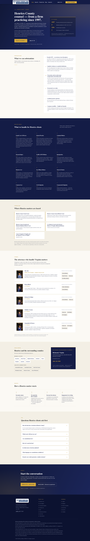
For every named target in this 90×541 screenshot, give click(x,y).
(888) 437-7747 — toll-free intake (28, 484)
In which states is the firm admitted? (45, 448)
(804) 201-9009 (57, 361)
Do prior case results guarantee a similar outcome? (45, 457)
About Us (36, 2)
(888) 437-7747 (32, 40)
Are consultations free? (45, 439)
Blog (46, 2)
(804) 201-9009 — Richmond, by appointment (46, 484)
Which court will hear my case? (45, 434)
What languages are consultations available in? (45, 452)
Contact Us (50, 2)
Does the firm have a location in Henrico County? (45, 425)
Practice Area (41, 2)
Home (33, 2)
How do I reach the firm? (45, 443)
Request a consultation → (21, 40)
